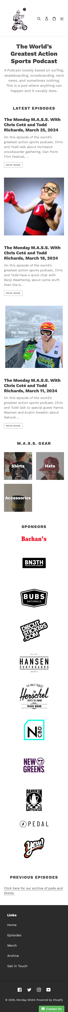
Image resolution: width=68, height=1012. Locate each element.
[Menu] (62, 18)
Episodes (14, 935)
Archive (13, 956)
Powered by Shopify (49, 1000)
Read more (13, 165)
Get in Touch (17, 966)
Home (12, 925)
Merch (12, 945)
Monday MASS (26, 1000)
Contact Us (53, 1008)
